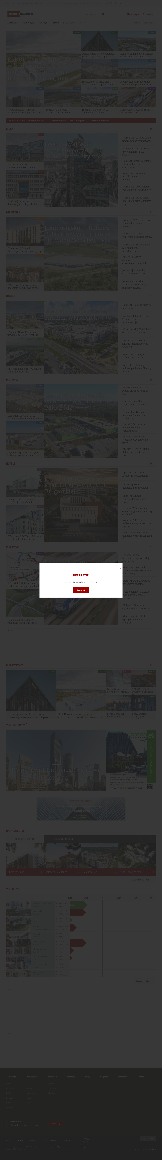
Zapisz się (81, 590)
